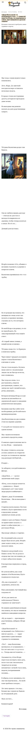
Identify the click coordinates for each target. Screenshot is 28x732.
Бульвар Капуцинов (14, 4)
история (7, 716)
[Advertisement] (14, 60)
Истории (4, 12)
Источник (23, 709)
